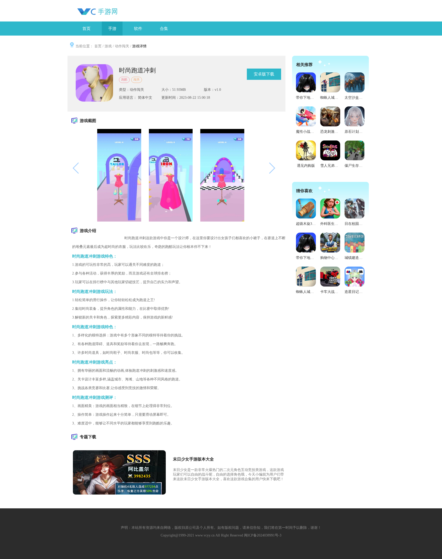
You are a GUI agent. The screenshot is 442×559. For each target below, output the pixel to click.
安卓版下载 (264, 74)
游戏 (108, 46)
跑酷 (124, 79)
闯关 (137, 79)
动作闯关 (122, 46)
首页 (98, 46)
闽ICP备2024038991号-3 (262, 535)
